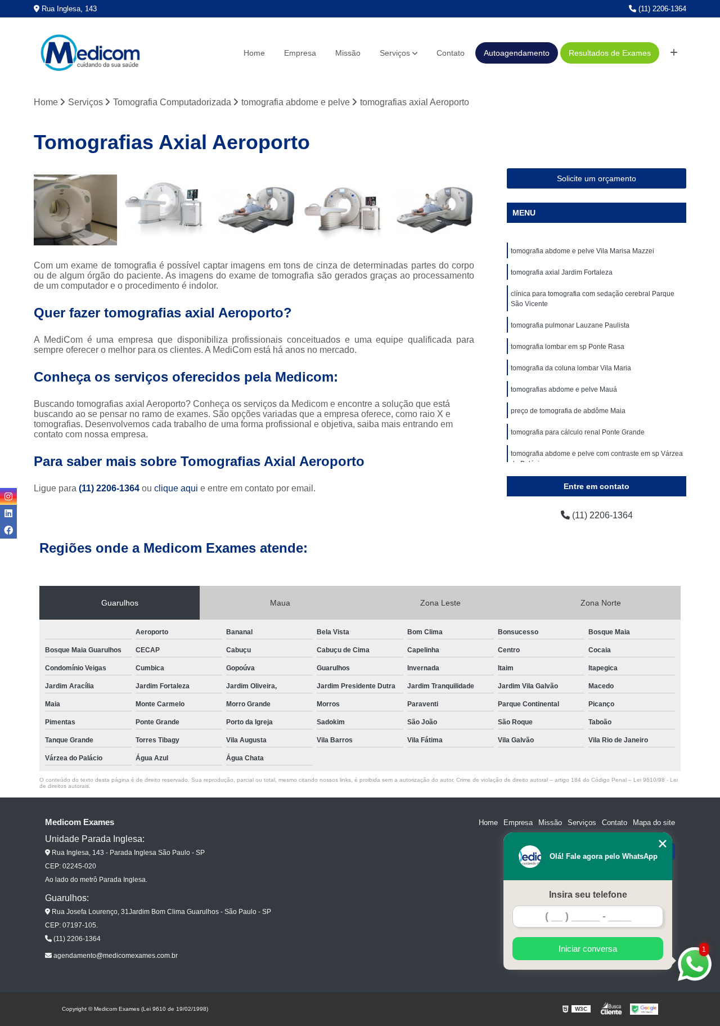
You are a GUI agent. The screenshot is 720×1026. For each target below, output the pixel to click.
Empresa (300, 52)
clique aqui (176, 488)
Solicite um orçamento (596, 178)
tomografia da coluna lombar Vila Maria (571, 368)
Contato (450, 52)
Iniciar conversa (588, 948)
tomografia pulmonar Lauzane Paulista (570, 325)
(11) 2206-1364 (661, 9)
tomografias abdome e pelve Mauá (564, 389)
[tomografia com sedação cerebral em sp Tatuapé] (432, 210)
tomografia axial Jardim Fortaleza (562, 272)
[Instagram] (8, 496)
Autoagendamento (517, 52)
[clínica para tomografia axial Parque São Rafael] (165, 210)
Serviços (395, 52)
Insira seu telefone (588, 894)
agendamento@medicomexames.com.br (115, 956)
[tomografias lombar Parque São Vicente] (254, 210)
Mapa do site (654, 822)
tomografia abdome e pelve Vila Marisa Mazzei (582, 251)
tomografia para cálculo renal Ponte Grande (578, 432)
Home (254, 52)
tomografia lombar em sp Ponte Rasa (567, 347)
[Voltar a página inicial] (90, 53)
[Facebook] (8, 530)
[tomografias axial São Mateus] (343, 210)
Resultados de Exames (610, 52)
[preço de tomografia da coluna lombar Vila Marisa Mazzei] (76, 210)
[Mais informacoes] (674, 53)
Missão (348, 52)
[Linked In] (8, 513)
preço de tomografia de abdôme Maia (568, 411)
